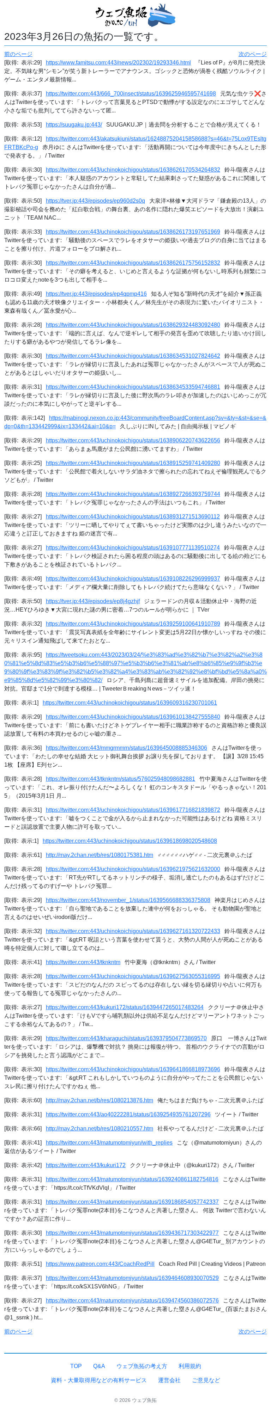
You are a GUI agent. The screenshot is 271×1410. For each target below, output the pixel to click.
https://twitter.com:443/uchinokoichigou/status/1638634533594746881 (133, 387)
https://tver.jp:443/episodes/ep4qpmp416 (96, 294)
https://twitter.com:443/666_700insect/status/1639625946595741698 (131, 94)
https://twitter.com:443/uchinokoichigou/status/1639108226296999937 (133, 579)
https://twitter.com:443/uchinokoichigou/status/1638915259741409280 (133, 463)
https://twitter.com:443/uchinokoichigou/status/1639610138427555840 (133, 717)
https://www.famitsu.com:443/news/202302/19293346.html (118, 63)
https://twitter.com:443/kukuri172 (86, 1165)
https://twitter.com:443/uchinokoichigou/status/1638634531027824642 (133, 356)
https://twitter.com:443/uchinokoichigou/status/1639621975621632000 (133, 869)
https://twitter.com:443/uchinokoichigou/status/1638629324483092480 (133, 325)
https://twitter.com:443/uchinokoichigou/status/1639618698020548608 (130, 841)
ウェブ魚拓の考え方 (141, 1366)
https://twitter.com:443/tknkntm (83, 962)
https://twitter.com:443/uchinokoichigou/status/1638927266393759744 (133, 494)
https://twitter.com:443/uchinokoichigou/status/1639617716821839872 (133, 810)
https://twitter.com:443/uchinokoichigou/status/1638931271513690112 (133, 517)
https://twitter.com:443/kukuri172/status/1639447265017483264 (125, 1007)
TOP (76, 1366)
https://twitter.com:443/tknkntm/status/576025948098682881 (120, 779)
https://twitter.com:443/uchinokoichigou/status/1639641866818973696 (133, 1069)
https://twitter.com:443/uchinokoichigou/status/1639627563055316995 (133, 976)
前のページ (18, 54)
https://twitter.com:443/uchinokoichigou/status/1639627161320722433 (133, 931)
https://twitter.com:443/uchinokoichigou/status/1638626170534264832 (133, 170)
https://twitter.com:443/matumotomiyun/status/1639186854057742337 (132, 1202)
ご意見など (206, 1380)
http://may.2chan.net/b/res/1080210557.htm (99, 1129)
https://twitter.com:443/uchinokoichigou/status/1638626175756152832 (133, 263)
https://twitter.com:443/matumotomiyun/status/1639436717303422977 (132, 1233)
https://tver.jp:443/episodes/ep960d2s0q (95, 201)
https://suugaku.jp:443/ (74, 125)
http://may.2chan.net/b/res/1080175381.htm (99, 855)
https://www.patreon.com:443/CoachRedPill (100, 1264)
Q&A (99, 1366)
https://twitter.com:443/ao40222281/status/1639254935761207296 (128, 1114)
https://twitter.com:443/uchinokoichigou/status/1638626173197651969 (133, 232)
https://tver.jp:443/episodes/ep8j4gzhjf (93, 601)
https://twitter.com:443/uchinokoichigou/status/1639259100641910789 (133, 624)
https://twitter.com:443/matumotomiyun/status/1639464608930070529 (132, 1278)
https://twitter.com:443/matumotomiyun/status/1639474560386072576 (132, 1301)
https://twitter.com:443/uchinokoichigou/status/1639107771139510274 (133, 548)
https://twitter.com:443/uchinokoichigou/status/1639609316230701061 (130, 703)
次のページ (253, 54)
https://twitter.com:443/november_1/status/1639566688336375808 (128, 900)
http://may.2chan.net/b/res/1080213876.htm (99, 1100)
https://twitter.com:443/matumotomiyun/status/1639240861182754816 (132, 1179)
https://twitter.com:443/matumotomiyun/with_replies (109, 1143)
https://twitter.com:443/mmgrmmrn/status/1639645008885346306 (126, 748)
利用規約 (190, 1366)
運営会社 (169, 1380)
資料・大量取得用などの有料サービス (99, 1380)
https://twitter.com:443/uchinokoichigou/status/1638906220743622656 (133, 440)
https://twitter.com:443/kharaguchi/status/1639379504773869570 (126, 1038)
